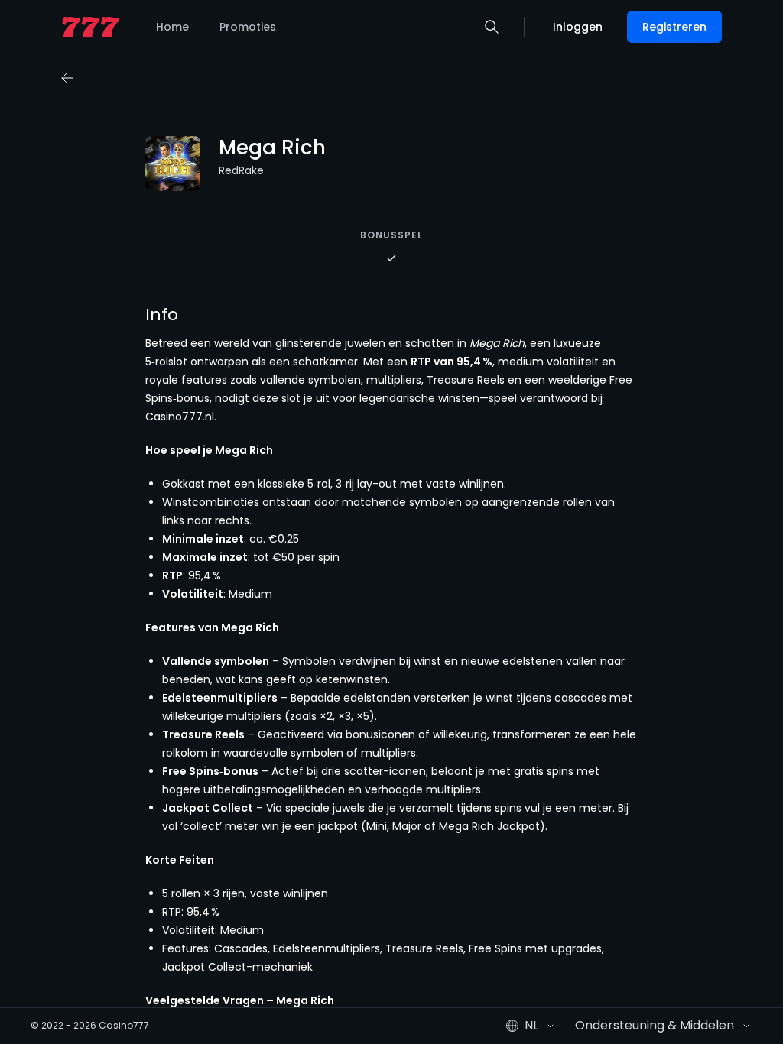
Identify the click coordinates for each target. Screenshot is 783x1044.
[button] (492, 27)
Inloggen (578, 26)
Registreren (674, 26)
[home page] (90, 27)
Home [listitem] (172, 26)
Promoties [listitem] (247, 26)
